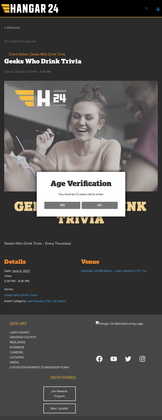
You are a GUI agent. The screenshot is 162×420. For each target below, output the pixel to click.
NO (99, 205)
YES (62, 205)
